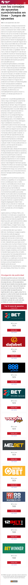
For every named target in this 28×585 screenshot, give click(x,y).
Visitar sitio (14, 330)
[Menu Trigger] (25, 3)
